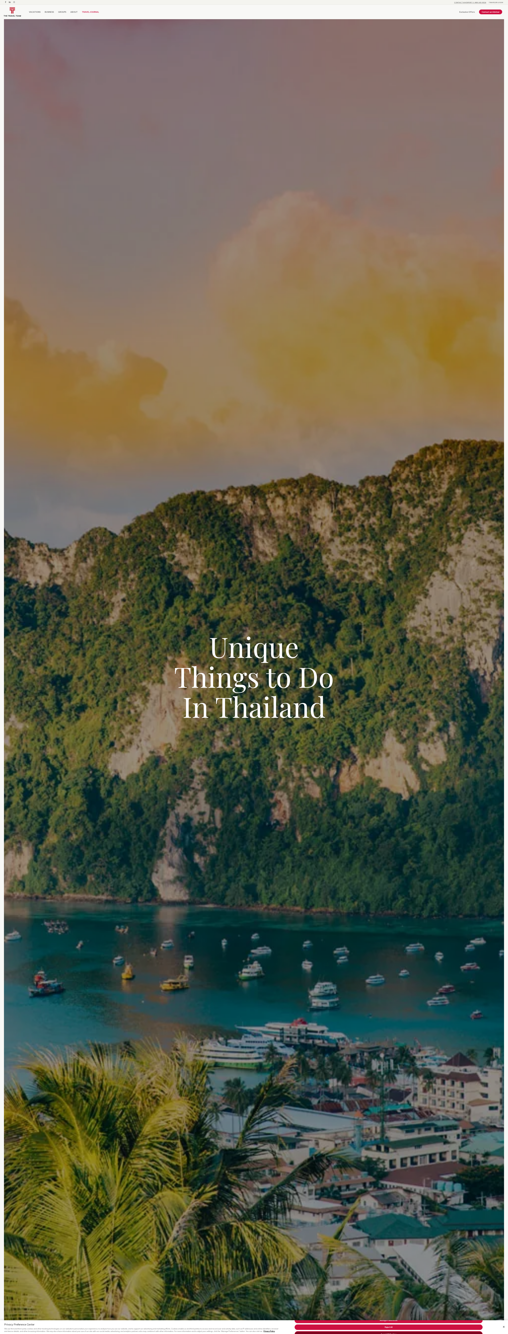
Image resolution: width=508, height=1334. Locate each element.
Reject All (389, 1327)
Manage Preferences (388, 1320)
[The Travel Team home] (12, 12)
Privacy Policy (269, 1331)
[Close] (504, 1327)
